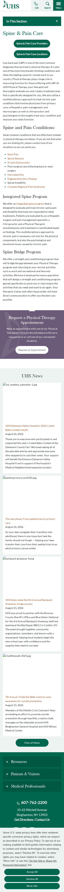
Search (47, 7)
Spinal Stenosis (15, 158)
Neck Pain (13, 154)
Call (36, 7)
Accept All (32, 871)
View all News (32, 742)
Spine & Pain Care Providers (31, 43)
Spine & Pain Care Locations (32, 54)
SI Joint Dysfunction (18, 162)
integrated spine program (30, 203)
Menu (58, 7)
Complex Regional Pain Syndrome (26, 186)
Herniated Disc (15, 174)
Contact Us (42, 819)
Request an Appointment (32, 349)
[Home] (11, 8)
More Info (32, 886)
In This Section (16, 21)
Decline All (32, 879)
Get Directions (23, 819)
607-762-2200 (34, 802)
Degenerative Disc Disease (22, 178)
